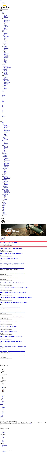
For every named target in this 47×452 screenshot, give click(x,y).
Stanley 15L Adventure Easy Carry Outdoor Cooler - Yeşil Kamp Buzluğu (13, 292)
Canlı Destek (3, 419)
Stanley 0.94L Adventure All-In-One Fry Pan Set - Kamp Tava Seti (12, 282)
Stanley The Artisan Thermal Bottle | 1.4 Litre (8, 331)
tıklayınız (31, 423)
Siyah (4, 388)
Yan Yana (3, 238)
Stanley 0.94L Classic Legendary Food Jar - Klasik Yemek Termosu (12, 268)
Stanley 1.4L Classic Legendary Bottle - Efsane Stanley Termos (11, 248)
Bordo (4, 390)
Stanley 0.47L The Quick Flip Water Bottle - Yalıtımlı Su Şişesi (11, 336)
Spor (2, 398)
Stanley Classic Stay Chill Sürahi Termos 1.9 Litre (9, 321)
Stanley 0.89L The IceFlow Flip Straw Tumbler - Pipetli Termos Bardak (13, 346)
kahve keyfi (3, 407)
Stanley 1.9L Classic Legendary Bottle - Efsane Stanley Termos (11, 253)
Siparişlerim (3, 441)
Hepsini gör (1, 404)
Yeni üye (3, 2)
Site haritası (3, 437)
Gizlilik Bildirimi (3, 431)
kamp (3, 408)
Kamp (2, 396)
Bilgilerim (3, 440)
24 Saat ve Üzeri (4, 380)
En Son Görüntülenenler (4, 445)
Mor (3, 391)
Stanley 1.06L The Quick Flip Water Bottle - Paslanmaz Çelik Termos (12, 351)
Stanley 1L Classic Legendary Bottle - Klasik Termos (9, 242)
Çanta (2, 397)
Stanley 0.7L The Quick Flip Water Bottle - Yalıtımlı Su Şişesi (11, 341)
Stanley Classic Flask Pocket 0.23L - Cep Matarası (9, 258)
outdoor (3, 412)
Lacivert (5, 387)
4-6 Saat (3, 378)
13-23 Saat (3, 379)
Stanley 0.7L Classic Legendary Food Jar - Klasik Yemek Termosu (12, 263)
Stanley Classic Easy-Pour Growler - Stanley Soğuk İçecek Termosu (12, 316)
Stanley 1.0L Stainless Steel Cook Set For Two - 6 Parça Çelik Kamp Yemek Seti (14, 287)
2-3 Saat (3, 377)
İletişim (2, 435)
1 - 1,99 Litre (3, 369)
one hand (2, 411)
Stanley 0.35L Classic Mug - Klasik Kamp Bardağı (9, 277)
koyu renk (3, 409)
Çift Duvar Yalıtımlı (4, 374)
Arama (2, 446)
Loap (2, 400)
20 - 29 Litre (3, 371)
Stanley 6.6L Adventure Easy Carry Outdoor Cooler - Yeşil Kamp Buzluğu (13, 302)
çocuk (2, 406)
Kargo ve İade (3, 432)
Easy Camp (3, 401)
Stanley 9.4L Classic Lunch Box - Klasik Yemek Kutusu (10, 307)
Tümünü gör (1, 416)
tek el (2, 415)
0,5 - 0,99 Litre (4, 368)
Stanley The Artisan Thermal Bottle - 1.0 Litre (8, 326)
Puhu (2, 402)
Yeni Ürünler (3, 444)
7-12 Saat (3, 383)
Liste (4, 238)
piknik (2, 413)
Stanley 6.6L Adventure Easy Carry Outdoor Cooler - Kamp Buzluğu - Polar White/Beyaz (16, 297)
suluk (2, 414)
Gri (3, 389)
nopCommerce (4, 451)
